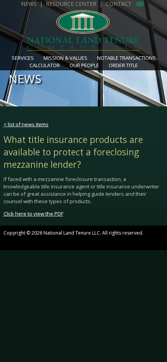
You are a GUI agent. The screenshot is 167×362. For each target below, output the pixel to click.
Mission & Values (65, 57)
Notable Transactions (126, 57)
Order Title (123, 65)
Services (23, 57)
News (29, 3)
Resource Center (71, 3)
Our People (84, 65)
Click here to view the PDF (33, 213)
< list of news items (26, 124)
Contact (119, 3)
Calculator (45, 65)
